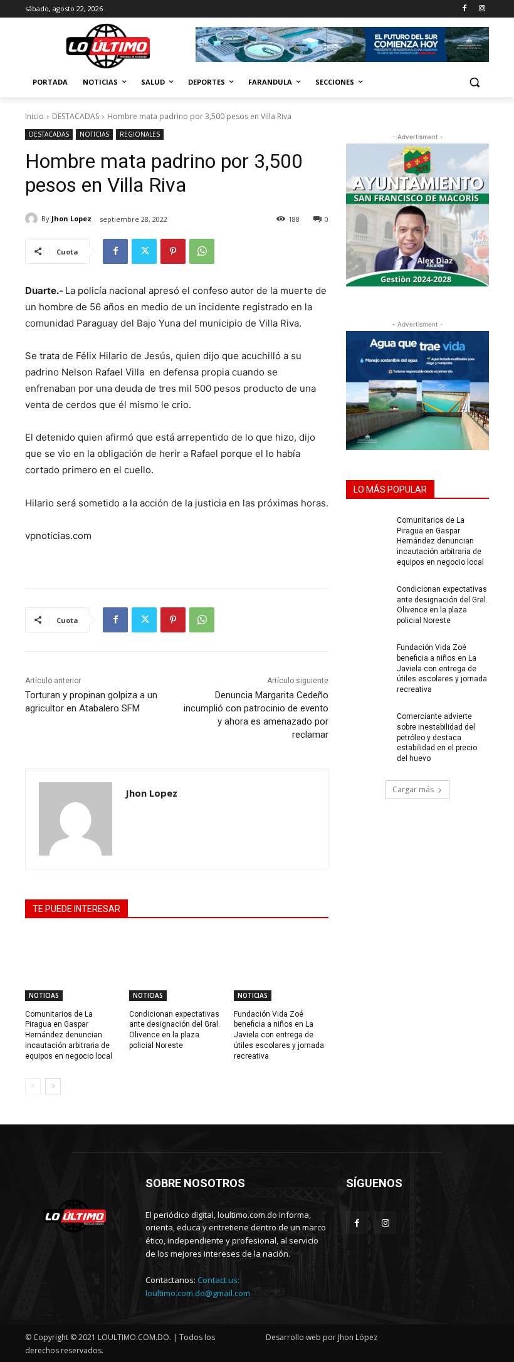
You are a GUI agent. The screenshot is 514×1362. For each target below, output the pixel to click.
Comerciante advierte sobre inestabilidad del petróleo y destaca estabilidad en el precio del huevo (437, 737)
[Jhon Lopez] (33, 218)
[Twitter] (144, 251)
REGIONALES (140, 134)
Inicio (34, 116)
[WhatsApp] (201, 251)
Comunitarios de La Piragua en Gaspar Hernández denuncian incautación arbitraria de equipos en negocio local (68, 1035)
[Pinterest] (173, 251)
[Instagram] (482, 9)
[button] (474, 82)
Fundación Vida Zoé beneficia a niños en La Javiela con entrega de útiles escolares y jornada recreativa (279, 1035)
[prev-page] (33, 1086)
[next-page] (53, 1086)
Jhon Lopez (71, 218)
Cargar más (413, 789)
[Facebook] (464, 9)
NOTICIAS (94, 134)
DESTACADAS (75, 116)
